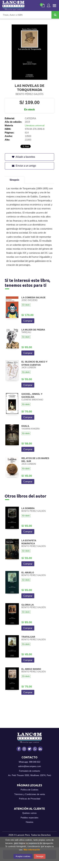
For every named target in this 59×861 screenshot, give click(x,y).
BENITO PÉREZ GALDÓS (29, 94)
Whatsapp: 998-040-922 (29, 762)
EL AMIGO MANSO (31, 669)
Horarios (29, 822)
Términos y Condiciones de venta (29, 794)
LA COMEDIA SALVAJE (33, 297)
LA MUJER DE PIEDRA (33, 329)
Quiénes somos (29, 813)
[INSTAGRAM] (24, 749)
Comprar (27, 320)
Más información (32, 850)
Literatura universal (34, 125)
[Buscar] (55, 15)
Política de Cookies (29, 790)
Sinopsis (14, 179)
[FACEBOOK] (19, 749)
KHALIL (25, 426)
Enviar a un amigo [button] (25, 165)
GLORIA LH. (27, 604)
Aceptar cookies (23, 856)
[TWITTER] (29, 749)
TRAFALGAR (28, 637)
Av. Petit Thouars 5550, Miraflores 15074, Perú (29, 775)
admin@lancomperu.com (29, 766)
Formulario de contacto (29, 771)
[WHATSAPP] (35, 749)
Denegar (39, 856)
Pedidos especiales (29, 817)
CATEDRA (30, 118)
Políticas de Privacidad (29, 799)
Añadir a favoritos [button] (25, 157)
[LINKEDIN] (40, 749)
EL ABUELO (27, 572)
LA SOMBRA (28, 508)
